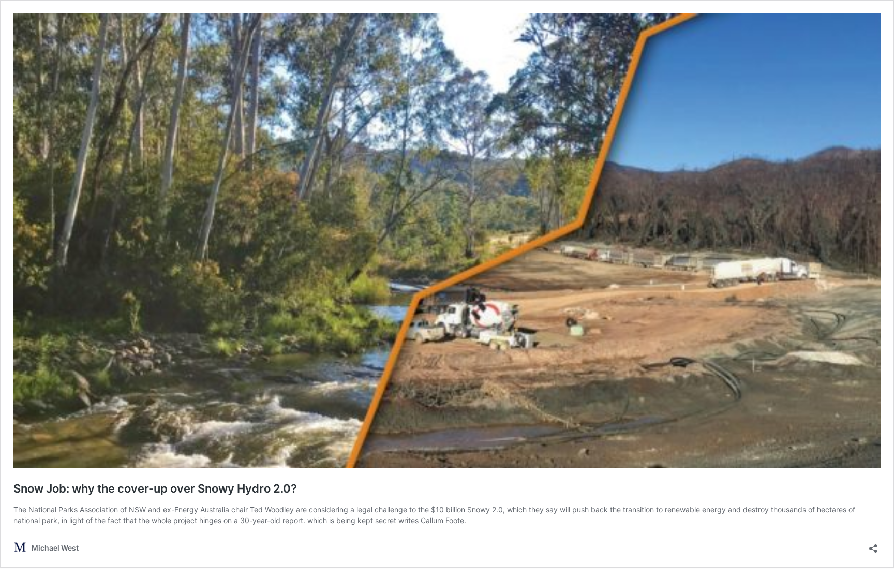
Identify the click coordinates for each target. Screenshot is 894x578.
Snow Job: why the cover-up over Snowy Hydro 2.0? (155, 488)
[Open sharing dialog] (873, 545)
